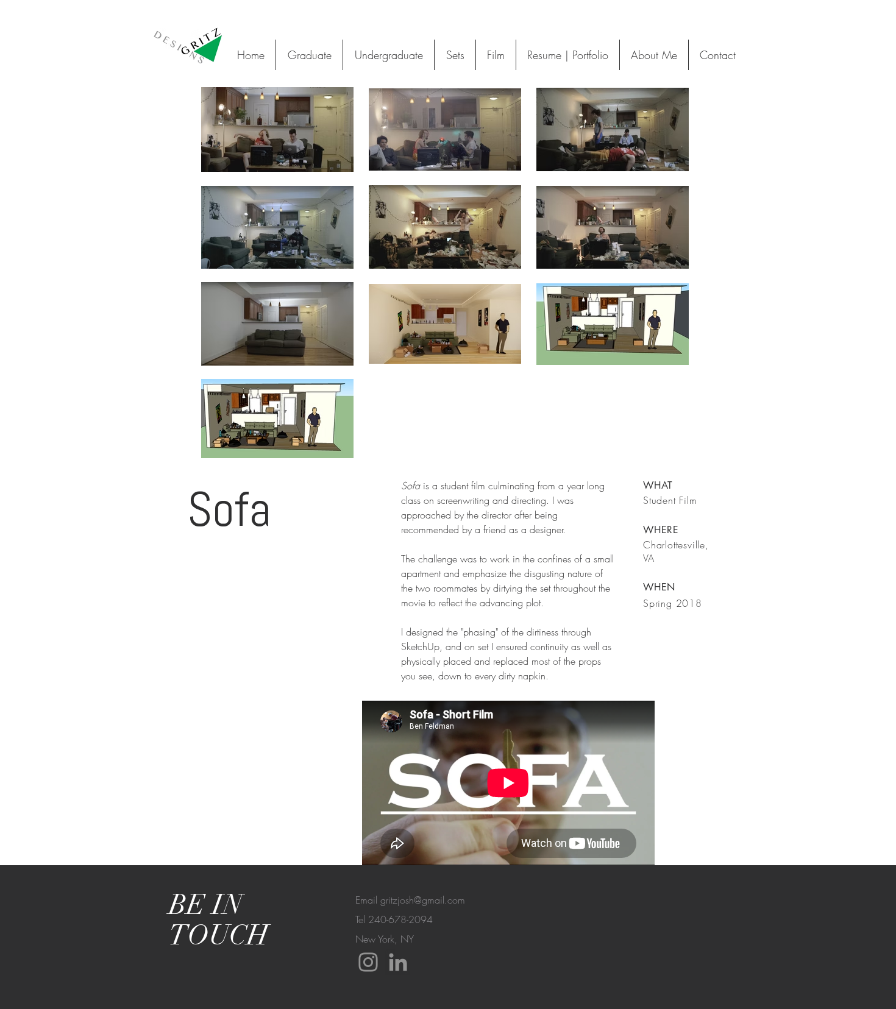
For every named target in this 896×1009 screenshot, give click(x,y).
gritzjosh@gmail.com (422, 900)
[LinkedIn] (398, 962)
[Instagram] (368, 962)
